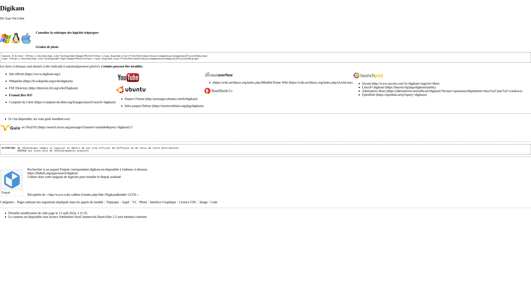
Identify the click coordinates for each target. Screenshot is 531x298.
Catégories (7, 202)
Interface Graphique (163, 202)
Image (204, 202)
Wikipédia (15, 81)
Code (213, 202)
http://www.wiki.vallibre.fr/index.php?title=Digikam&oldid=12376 (92, 194)
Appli (125, 202)
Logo (4, 58)
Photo (143, 202)
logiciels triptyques (86, 32)
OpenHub (368, 94)
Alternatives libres (374, 91)
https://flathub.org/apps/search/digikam (52, 173)
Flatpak (64, 169)
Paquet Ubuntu (134, 99)
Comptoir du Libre (21, 102)
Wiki (285, 82)
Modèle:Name (271, 82)
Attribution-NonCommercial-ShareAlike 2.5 (88, 217)
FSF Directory (18, 88)
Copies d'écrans (12, 56)
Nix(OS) (31, 127)
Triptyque (112, 202)
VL (134, 202)
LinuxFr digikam (373, 87)
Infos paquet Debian (138, 106)
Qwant (366, 83)
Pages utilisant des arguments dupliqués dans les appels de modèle (60, 202)
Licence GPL (188, 202)
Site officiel (16, 74)
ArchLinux (345, 82)
